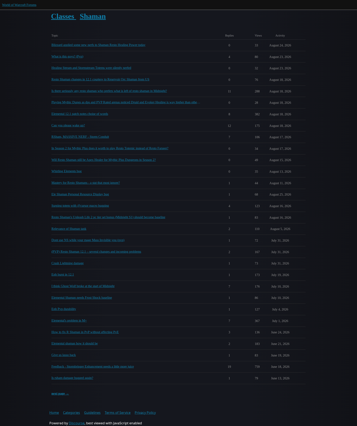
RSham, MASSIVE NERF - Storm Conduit (80, 136)
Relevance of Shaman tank (68, 228)
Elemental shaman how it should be (74, 343)
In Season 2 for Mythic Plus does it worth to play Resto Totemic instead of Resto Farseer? (109, 148)
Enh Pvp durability (63, 309)
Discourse (76, 423)
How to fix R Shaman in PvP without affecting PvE (85, 332)
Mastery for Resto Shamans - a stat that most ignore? (85, 182)
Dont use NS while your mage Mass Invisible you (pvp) (87, 240)
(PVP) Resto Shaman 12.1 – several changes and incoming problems (96, 251)
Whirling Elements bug (66, 171)
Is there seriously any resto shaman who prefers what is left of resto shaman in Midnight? (109, 91)
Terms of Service (118, 412)
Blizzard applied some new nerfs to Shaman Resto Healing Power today (98, 45)
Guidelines (92, 412)
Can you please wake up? (68, 125)
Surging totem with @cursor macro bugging (80, 205)
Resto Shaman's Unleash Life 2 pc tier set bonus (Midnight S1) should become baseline (108, 217)
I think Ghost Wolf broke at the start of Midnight (82, 286)
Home (54, 412)
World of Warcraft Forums (19, 5)
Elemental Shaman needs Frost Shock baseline (81, 297)
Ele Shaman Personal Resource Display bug (80, 194)
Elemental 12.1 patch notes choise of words (79, 114)
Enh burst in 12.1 (62, 274)
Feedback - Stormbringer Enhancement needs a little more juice (92, 366)
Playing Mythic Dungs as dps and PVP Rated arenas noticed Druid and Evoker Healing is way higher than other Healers (126, 102)
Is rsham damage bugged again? (72, 378)
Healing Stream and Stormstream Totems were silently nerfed (91, 68)
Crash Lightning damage (67, 263)
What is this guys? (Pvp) (67, 56)
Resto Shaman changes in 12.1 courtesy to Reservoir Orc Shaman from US (100, 79)
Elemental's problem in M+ (69, 320)
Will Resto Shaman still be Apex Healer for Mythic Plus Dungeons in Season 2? (103, 160)
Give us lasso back (63, 355)
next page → (60, 393)
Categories (71, 412)
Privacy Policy (145, 412)
